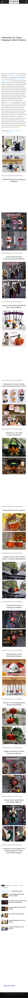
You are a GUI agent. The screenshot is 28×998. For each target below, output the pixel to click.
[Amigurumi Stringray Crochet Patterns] (4, 928)
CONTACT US (22, 994)
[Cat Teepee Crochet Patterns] (4, 915)
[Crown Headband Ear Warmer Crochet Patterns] (4, 895)
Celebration (7, 34)
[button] (2, 2)
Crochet (21, 885)
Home (2, 34)
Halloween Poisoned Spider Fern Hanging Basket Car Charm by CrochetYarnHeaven (14, 851)
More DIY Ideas (9, 986)
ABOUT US (9, 994)
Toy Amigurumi (5, 887)
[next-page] (4, 933)
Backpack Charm (9, 885)
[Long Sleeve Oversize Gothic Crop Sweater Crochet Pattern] (4, 902)
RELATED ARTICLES (5, 891)
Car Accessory (16, 885)
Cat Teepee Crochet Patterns (16, 913)
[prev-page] (2, 933)
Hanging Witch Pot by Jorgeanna (14, 510)
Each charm (9, 102)
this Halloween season (13, 75)
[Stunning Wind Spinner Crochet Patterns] (4, 922)
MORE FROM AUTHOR (17, 891)
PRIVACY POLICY (15, 994)
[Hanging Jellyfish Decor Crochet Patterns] (4, 908)
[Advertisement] (14, 18)
